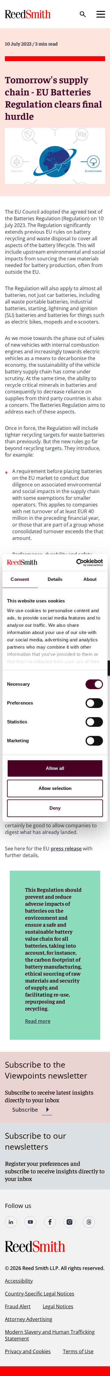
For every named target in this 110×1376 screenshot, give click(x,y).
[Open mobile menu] (101, 14)
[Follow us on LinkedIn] (11, 1222)
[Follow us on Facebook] (50, 1222)
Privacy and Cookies (28, 1351)
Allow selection (55, 788)
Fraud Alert (18, 1306)
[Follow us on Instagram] (70, 1222)
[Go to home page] (28, 14)
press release (66, 848)
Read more (37, 1021)
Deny (55, 808)
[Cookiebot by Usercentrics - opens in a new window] (77, 563)
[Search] (83, 14)
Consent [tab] (20, 579)
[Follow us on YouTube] (30, 1222)
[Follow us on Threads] (89, 1222)
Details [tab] (55, 579)
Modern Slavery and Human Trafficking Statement (50, 1335)
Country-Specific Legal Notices (39, 1293)
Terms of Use (78, 1351)
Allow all (55, 768)
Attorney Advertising (28, 1319)
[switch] (94, 703)
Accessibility (19, 1281)
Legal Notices (58, 1306)
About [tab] (90, 579)
